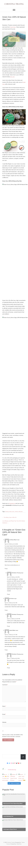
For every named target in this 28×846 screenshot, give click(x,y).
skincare (20, 511)
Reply (6, 568)
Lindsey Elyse (13, 539)
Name (4, 706)
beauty (7, 511)
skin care (12, 76)
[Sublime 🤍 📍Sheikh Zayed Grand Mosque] (14, 777)
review (16, 511)
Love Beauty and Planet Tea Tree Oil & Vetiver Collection (13, 521)
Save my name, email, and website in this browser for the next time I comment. (12, 735)
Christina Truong (16, 572)
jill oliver (11, 598)
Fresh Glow (13, 27)
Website (4, 722)
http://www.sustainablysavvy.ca (12, 565)
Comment (5, 684)
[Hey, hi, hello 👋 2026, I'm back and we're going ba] (6, 777)
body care (11, 511)
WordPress (19, 844)
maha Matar (12, 630)
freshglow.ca (12, 503)
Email (4, 714)
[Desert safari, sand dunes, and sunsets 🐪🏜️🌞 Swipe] (22, 777)
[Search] (23, 756)
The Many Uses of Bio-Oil (9, 517)
